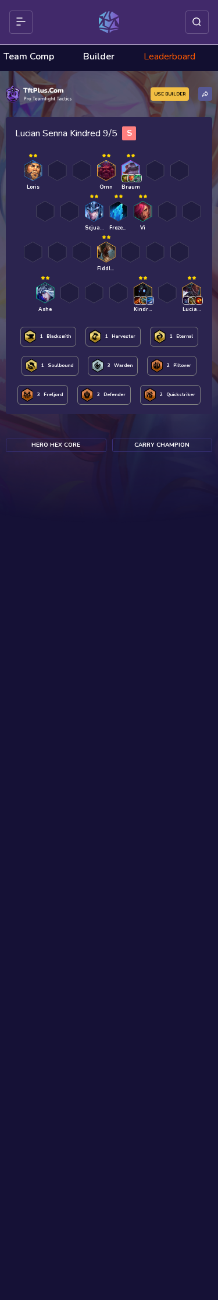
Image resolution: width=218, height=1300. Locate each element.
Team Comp (28, 56)
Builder (99, 56)
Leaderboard (169, 56)
